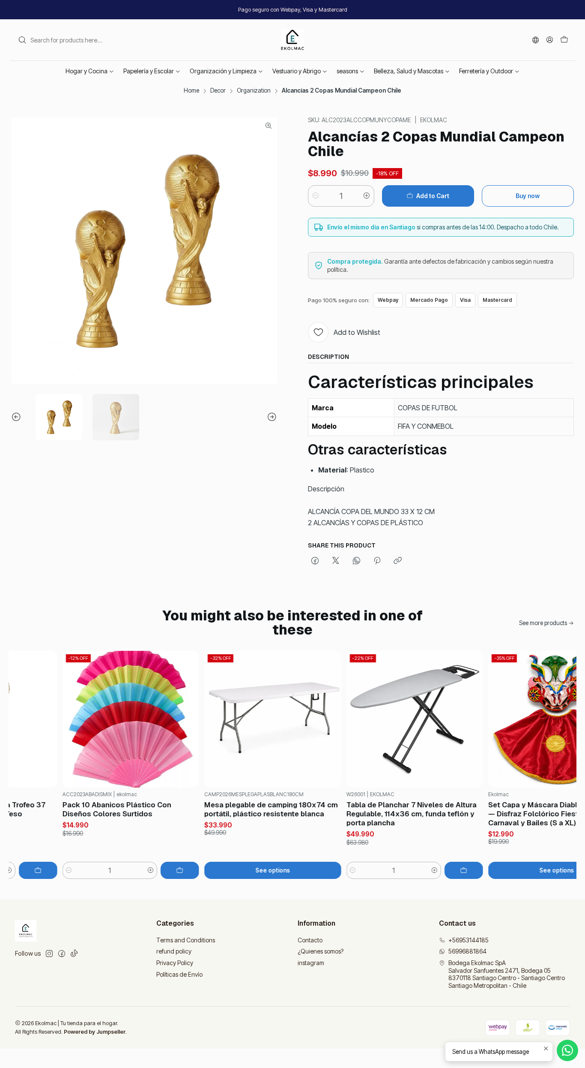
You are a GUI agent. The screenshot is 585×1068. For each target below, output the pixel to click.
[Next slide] (270, 417)
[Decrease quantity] (315, 196)
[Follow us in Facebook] (61, 953)
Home (191, 91)
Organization (254, 91)
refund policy (173, 951)
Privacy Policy (174, 962)
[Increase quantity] (366, 196)
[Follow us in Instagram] (49, 953)
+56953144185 (468, 940)
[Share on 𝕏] (335, 561)
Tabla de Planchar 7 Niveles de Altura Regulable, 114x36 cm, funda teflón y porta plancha (399, 813)
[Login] (549, 39)
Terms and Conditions (185, 940)
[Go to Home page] (292, 40)
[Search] (22, 39)
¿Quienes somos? (320, 951)
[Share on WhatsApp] (356, 561)
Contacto (310, 940)
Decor (218, 91)
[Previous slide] (17, 417)
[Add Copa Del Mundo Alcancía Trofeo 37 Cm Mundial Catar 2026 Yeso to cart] (25, 870)
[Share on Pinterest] (377, 561)
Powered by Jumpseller (94, 1032)
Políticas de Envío (179, 974)
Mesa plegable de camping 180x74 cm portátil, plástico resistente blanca (259, 809)
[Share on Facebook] (315, 561)
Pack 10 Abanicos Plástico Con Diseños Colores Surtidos (104, 809)
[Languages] (535, 39)
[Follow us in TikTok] (74, 953)
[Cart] (564, 40)
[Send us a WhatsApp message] (567, 1050)
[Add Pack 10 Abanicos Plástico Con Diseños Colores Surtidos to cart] (168, 870)
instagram (311, 962)
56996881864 (467, 951)
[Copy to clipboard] (398, 561)
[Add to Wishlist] (34, 719)
